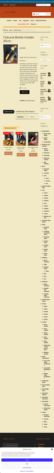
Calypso (46, 195)
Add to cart (25, 92)
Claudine (46, 208)
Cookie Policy (22, 471)
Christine (46, 200)
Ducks (32, 20)
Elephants (26, 20)
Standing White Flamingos (46, 295)
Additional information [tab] (9, 111)
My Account (12, 5)
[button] (52, 449)
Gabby (45, 306)
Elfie (45, 273)
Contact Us (41, 444)
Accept (27, 460)
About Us (5, 5)
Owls (45, 175)
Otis (47, 183)
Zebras (15, 20)
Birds (43, 166)
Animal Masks (45, 131)
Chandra (46, 198)
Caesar (46, 192)
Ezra (45, 278)
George (46, 314)
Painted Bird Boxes (41, 20)
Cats (20, 20)
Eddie (45, 264)
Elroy (45, 276)
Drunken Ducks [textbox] (45, 60)
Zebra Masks (47, 142)
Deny (27, 463)
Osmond (48, 180)
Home (6, 30)
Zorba (45, 426)
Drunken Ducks (17, 30)
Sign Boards (45, 401)
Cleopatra (46, 211)
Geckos (44, 303)
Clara (45, 203)
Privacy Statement (29, 471)
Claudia (46, 205)
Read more (8, 153)
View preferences (27, 467)
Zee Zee (46, 419)
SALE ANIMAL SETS (23, 24)
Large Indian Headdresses (47, 369)
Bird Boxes (46, 152)
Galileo (46, 309)
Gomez (46, 316)
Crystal (46, 213)
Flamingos (44, 281)
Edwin (47, 271)
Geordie (46, 311)
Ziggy (45, 421)
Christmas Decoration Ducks (47, 233)
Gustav (46, 319)
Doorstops (46, 155)
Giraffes (9, 20)
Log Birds (46, 173)
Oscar (47, 178)
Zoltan (45, 424)
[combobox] (45, 60)
